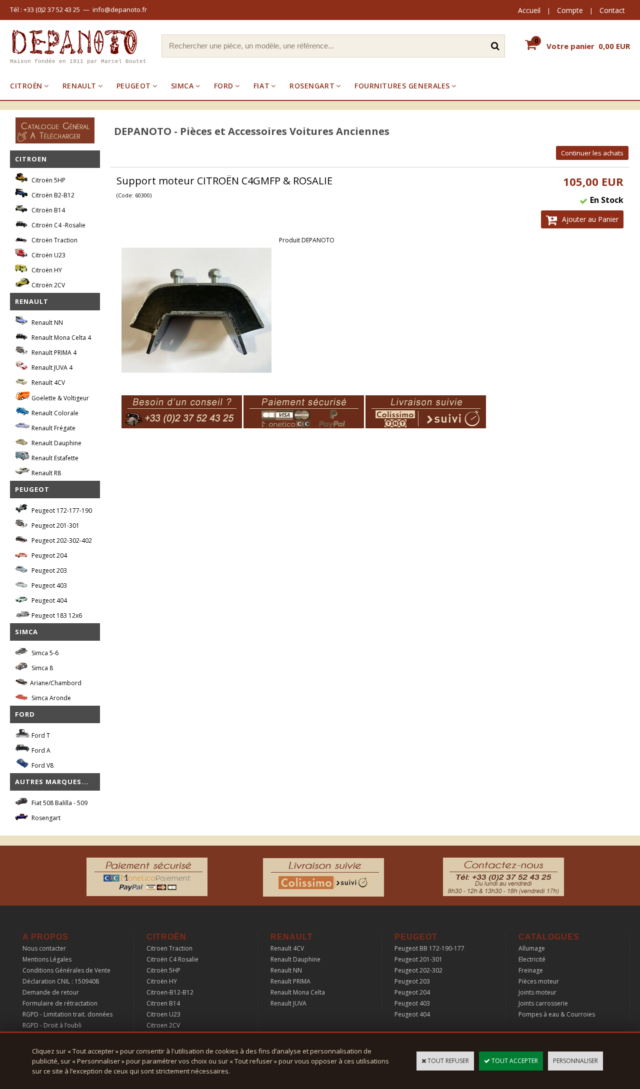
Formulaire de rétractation (60, 1003)
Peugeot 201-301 (55, 525)
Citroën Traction (54, 240)
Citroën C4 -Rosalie (58, 225)
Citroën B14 (47, 210)
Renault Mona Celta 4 (60, 337)
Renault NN (46, 322)
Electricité (532, 959)
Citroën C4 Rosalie (172, 959)
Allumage (531, 948)
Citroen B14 (163, 1003)
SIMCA (182, 85)
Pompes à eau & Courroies (556, 1014)
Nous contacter (44, 948)
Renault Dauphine (56, 443)
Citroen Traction (169, 948)
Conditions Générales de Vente (66, 970)
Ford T (40, 735)
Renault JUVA (288, 1003)
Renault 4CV (47, 382)
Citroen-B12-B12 (170, 992)
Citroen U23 (163, 1014)
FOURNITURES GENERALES (402, 85)
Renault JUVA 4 (51, 367)
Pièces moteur (538, 981)
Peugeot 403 (48, 585)
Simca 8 (41, 668)
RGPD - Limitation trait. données (67, 1014)
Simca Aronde (50, 698)
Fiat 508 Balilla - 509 (59, 803)
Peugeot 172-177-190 (61, 510)
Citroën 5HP (48, 180)
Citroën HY (46, 270)
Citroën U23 (48, 255)
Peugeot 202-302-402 (61, 540)
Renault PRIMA (290, 981)
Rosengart (45, 818)
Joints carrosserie (543, 1003)
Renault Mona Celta (297, 992)
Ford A (40, 750)
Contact (612, 10)
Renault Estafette (54, 458)
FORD (224, 85)
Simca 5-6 (44, 653)
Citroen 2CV (163, 1025)
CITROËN (26, 85)
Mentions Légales (47, 959)
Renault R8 (45, 473)
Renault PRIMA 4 (53, 352)
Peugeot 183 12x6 (56, 615)
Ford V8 (42, 765)
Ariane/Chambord (56, 683)
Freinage (530, 970)
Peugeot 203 (48, 570)
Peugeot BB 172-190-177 (429, 948)
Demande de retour (50, 992)
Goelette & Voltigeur (59, 398)
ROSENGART (312, 85)
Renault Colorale (54, 413)
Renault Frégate (53, 428)
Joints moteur (537, 992)
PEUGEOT (133, 85)
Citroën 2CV (47, 285)
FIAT (262, 85)
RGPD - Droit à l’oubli (52, 1025)
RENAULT (79, 85)
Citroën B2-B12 (52, 195)
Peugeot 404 (48, 600)
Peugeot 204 (48, 555)
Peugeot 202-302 (418, 970)
